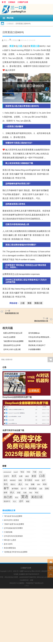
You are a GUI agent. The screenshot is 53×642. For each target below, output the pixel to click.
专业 (22, 472)
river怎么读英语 (9, 337)
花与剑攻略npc (34, 333)
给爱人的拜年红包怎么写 (12, 333)
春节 (6, 488)
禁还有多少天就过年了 (37, 345)
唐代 (5, 480)
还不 (21, 501)
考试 (36, 492)
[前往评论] (50, 568)
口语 (20, 46)
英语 (11, 46)
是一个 (23, 488)
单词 (27, 476)
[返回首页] (50, 562)
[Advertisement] (26, 615)
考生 (30, 493)
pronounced (7, 472)
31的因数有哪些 (34, 349)
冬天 (14, 475)
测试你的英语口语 (41, 321)
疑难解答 (22, 574)
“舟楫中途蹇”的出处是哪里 (14, 524)
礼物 (24, 493)
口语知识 (11, 2)
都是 (27, 501)
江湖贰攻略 (8, 532)
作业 (40, 472)
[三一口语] (26, 9)
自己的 (8, 497)
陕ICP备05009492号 (32, 574)
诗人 (14, 501)
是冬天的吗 (8, 544)
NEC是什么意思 (10, 540)
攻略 (32, 484)
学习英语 (28, 480)
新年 (38, 484)
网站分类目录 (36, 571)
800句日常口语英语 (11, 520)
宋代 (6, 484)
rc (8, 40)
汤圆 (40, 489)
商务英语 (13, 480)
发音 (34, 475)
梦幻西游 (32, 488)
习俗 (34, 472)
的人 (12, 492)
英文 (16, 497)
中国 (28, 472)
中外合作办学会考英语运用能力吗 (40, 337)
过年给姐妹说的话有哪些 (13, 528)
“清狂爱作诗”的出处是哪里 (13, 341)
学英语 (37, 480)
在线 (20, 480)
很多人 (13, 484)
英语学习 (7, 501)
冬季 (20, 476)
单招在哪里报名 (10, 548)
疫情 (5, 492)
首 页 (4, 2)
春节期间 (15, 488)
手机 (26, 484)
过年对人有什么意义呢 (12, 349)
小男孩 (26, 585)
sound (16, 472)
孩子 (43, 480)
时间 (44, 484)
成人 (20, 484)
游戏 (47, 488)
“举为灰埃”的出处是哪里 (13, 516)
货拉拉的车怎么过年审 (12, 345)
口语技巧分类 (23, 2)
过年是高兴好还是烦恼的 (13, 536)
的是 (18, 492)
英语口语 (35, 46)
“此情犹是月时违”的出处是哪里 (15, 552)
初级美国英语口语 (12, 313)
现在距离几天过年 (35, 341)
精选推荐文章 (46, 571)
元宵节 (6, 476)
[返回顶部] (50, 574)
